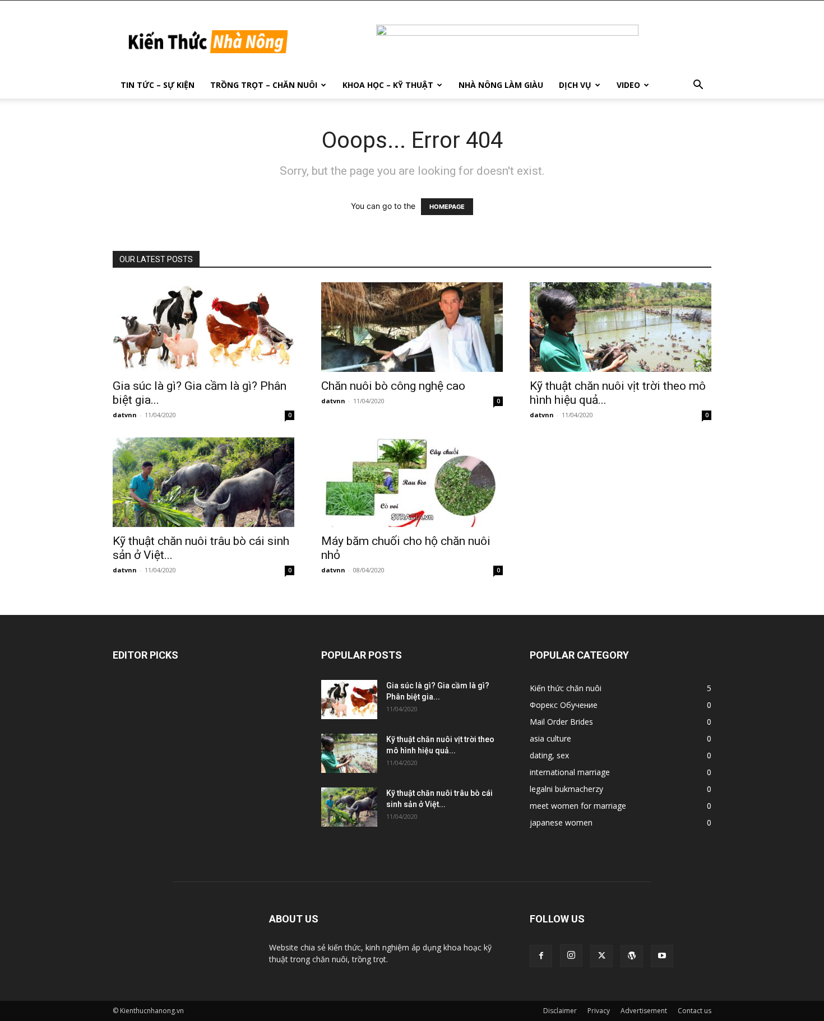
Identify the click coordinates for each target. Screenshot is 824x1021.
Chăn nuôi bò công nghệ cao (393, 386)
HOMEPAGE (447, 207)
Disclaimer (560, 1010)
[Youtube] (662, 956)
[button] (697, 86)
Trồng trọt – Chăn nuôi (263, 85)
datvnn (125, 415)
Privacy (598, 1010)
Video (628, 85)
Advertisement (644, 1010)
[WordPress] (632, 956)
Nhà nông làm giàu (501, 85)
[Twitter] (601, 956)
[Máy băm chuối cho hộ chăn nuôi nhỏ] (412, 482)
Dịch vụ (575, 85)
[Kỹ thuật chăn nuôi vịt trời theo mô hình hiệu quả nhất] (620, 327)
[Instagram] (571, 955)
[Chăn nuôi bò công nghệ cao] (412, 327)
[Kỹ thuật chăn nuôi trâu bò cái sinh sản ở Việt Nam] (203, 482)
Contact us (694, 1010)
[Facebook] (541, 956)
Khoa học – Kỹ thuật (387, 85)
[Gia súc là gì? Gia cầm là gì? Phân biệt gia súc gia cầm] (203, 327)
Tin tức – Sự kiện (158, 85)
